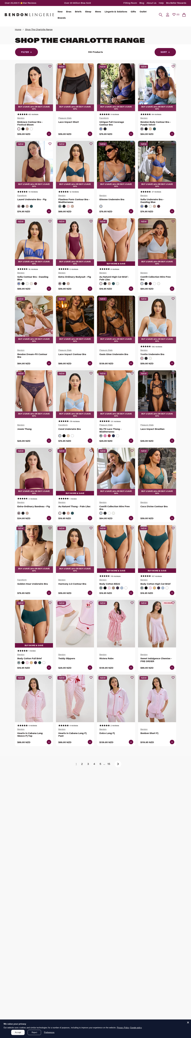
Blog (141, 2)
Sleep (88, 11)
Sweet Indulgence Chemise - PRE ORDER (156, 660)
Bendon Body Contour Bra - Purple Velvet (155, 123)
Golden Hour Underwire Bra (32, 584)
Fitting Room (130, 2)
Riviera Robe (106, 658)
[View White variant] (31, 128)
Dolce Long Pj (107, 733)
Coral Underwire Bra (69, 429)
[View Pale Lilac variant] (100, 283)
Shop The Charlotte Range (39, 29)
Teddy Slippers (66, 658)
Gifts (133, 11)
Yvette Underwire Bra (152, 354)
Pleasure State (64, 118)
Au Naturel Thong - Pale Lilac (74, 506)
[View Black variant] (22, 128)
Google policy (136, 1028)
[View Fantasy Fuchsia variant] (105, 435)
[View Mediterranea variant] (154, 128)
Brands (62, 18)
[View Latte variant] (27, 128)
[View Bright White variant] (150, 206)
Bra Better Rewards (176, 2)
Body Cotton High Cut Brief (155, 584)
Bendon (20, 118)
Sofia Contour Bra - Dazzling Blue (32, 278)
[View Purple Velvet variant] (141, 128)
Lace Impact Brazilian (152, 429)
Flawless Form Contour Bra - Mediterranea (74, 200)
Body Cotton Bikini (109, 584)
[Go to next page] (118, 764)
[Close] (188, 1022)
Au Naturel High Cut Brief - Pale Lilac (114, 278)
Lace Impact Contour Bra (72, 354)
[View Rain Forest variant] (39, 662)
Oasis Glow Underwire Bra (113, 354)
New (60, 11)
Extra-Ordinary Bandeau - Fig (33, 506)
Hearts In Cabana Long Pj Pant (72, 734)
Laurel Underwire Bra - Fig (31, 199)
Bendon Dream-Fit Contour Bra (32, 355)
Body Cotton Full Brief (29, 658)
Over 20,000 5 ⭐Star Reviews (20, 2)
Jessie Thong (24, 429)
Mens (98, 11)
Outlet (143, 11)
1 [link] (76, 764)
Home (18, 29)
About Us (151, 2)
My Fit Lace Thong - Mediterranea (110, 430)
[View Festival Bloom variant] (18, 128)
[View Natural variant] (113, 587)
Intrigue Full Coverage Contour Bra (111, 123)
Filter (26, 52)
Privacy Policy (123, 1028)
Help (161, 2)
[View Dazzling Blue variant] (100, 128)
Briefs (78, 11)
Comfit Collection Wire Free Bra (155, 278)
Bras (68, 11)
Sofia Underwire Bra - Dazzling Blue (152, 200)
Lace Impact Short (68, 122)
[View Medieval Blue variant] (113, 435)
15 (108, 764)
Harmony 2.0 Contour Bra (72, 584)
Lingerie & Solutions (116, 11)
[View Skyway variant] (100, 206)
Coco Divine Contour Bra (154, 506)
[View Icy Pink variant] (68, 206)
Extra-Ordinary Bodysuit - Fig (74, 277)
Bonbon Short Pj (149, 733)
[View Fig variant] (18, 206)
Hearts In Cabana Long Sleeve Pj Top (30, 734)
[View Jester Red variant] (109, 435)
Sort (165, 52)
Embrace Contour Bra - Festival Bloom (30, 123)
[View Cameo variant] (154, 206)
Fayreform (104, 118)
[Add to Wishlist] (50, 66)
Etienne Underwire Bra (111, 199)
